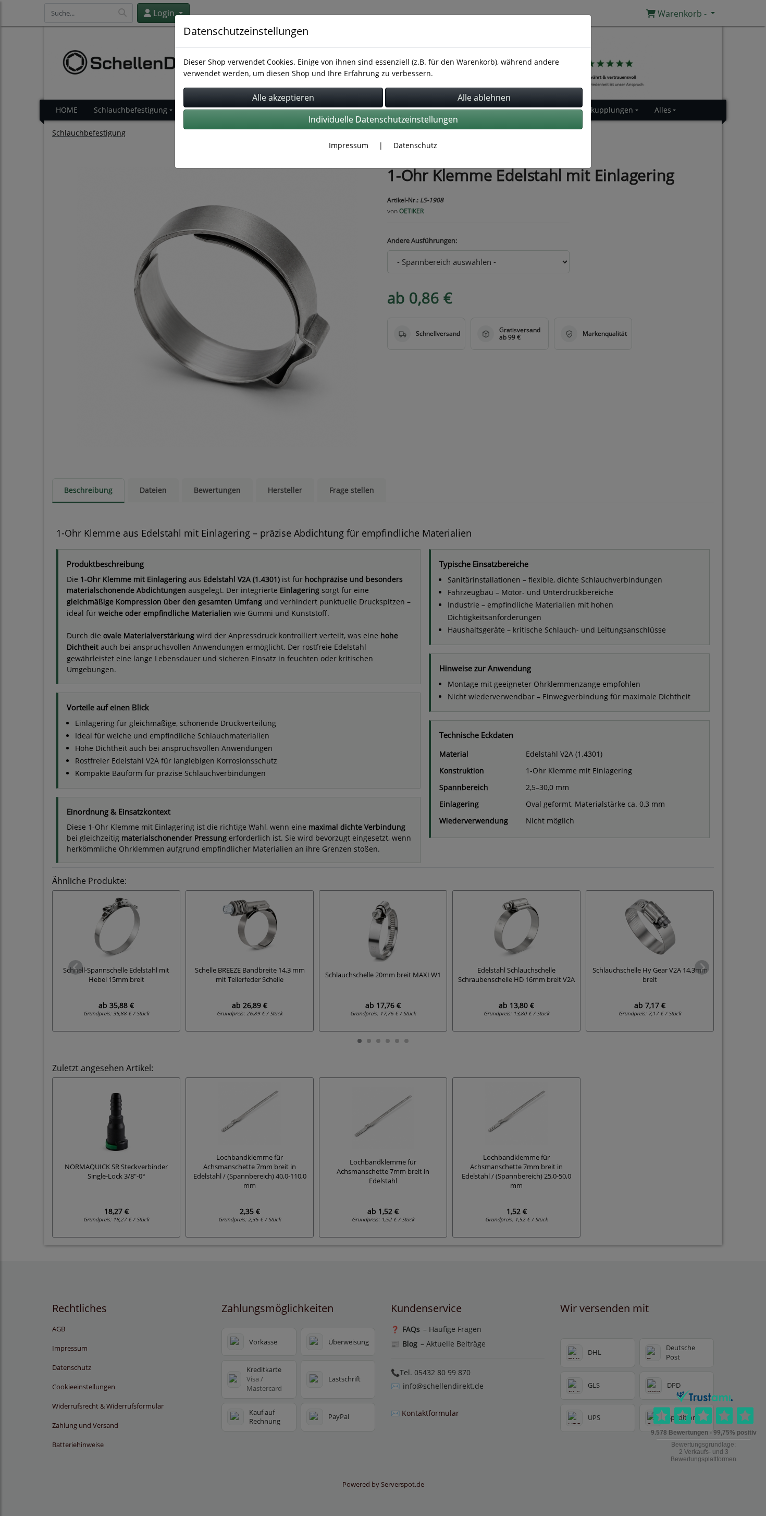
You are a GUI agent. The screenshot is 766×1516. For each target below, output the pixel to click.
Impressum (348, 145)
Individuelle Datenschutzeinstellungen (383, 119)
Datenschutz (415, 145)
